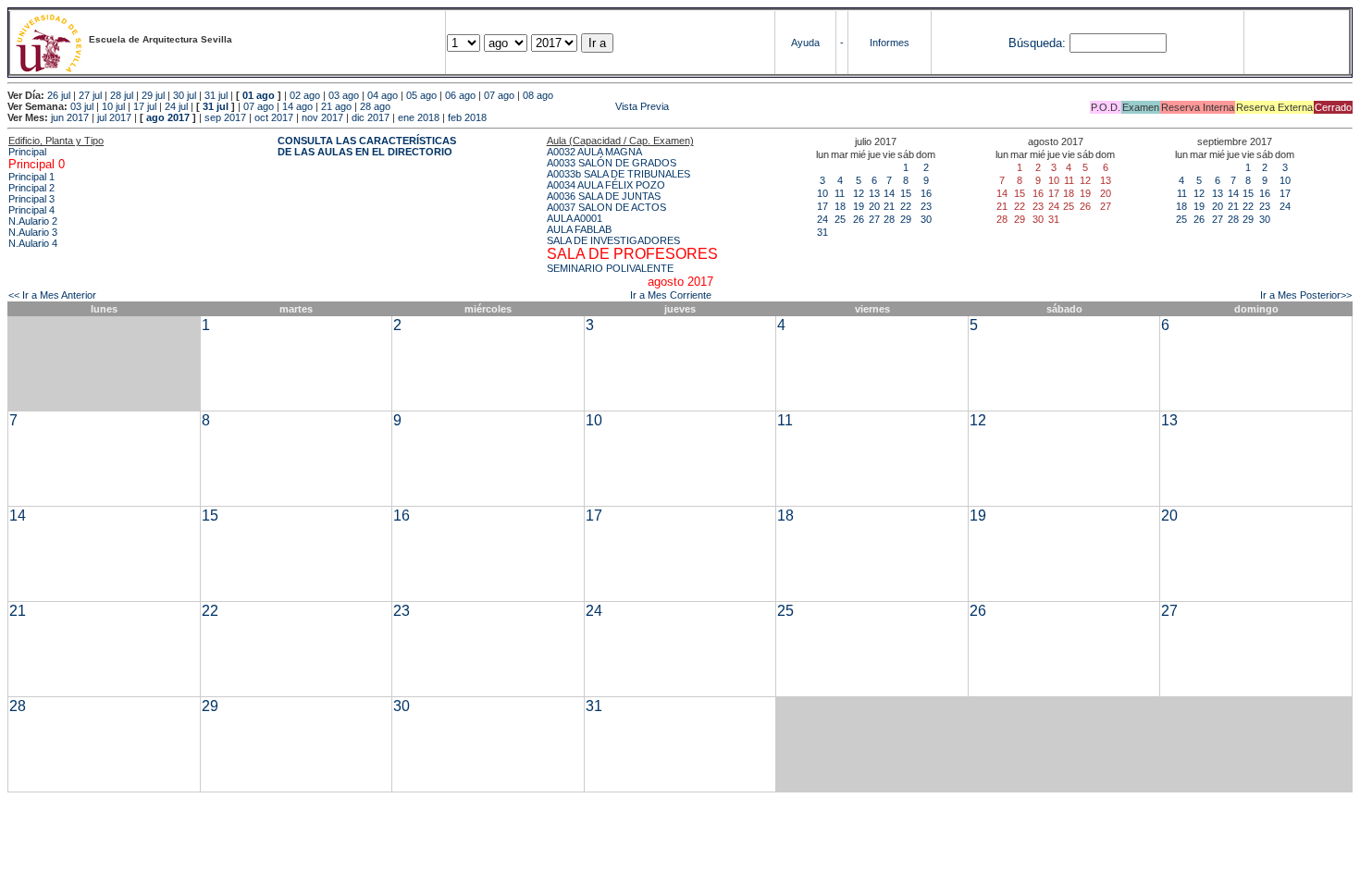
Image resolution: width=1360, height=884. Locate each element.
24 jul (176, 106)
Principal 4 (31, 209)
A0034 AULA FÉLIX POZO (606, 184)
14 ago (297, 106)
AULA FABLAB (579, 229)
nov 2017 (322, 117)
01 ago (258, 95)
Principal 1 (31, 176)
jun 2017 (70, 117)
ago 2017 (168, 117)
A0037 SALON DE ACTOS (606, 207)
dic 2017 (370, 117)
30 (926, 219)
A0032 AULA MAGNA (594, 151)
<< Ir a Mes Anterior (52, 295)
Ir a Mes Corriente (670, 295)
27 (874, 219)
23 (926, 206)
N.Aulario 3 (32, 232)
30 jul (184, 95)
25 (840, 219)
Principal (27, 151)
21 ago (336, 106)
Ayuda (805, 42)
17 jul (144, 106)
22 (905, 206)
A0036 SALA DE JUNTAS (604, 196)
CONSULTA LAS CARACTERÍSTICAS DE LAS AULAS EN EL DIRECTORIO (367, 146)
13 (874, 193)
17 (822, 206)
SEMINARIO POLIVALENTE (610, 268)
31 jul (216, 95)
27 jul (90, 95)
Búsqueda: (1037, 43)
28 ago (375, 106)
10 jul (113, 106)
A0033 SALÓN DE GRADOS (611, 162)
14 (889, 193)
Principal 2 (31, 187)
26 (858, 219)
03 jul (81, 106)
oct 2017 (273, 117)
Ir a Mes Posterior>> (1306, 295)
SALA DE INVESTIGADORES (613, 240)
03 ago (343, 95)
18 (840, 206)
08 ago (538, 95)
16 (926, 193)
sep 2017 (225, 117)
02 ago (305, 95)
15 (905, 193)
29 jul (153, 95)
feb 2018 (467, 117)
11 (840, 193)
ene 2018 (418, 117)
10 (822, 193)
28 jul (121, 95)
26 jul (58, 95)
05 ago (421, 95)
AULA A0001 (574, 218)
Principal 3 (31, 198)
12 (858, 193)
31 (822, 232)
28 (889, 219)
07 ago (499, 95)
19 (858, 206)
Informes (889, 42)
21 (889, 206)
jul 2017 (114, 117)
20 (874, 206)
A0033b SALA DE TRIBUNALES (618, 173)
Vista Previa (531, 106)
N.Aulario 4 (32, 243)
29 (905, 219)
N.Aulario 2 (32, 221)
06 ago (460, 95)
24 (822, 219)
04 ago (382, 95)
